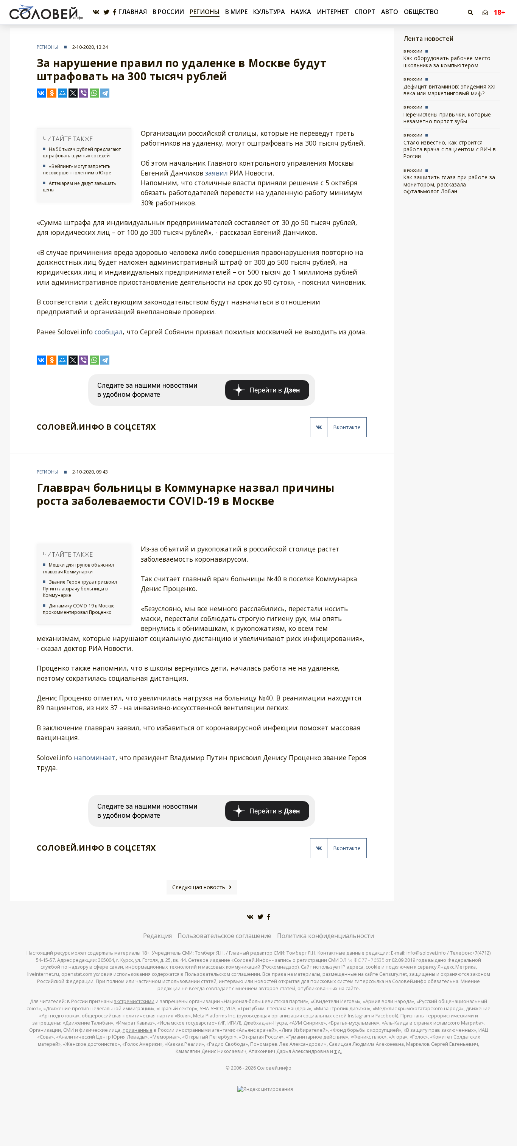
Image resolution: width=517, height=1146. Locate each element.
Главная (132, 12)
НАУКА (301, 12)
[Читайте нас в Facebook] (114, 12)
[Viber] (83, 93)
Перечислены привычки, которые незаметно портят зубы (447, 118)
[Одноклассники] (51, 93)
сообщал (109, 331)
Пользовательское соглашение (224, 936)
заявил (216, 172)
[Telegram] (104, 93)
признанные (138, 1030)
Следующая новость (198, 887)
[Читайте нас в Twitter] (106, 12)
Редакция (157, 936)
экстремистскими (134, 1001)
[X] (73, 93)
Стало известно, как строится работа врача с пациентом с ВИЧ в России (449, 149)
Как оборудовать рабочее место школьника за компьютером (447, 61)
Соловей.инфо (274, 1068)
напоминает (94, 757)
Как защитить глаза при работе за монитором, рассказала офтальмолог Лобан (449, 184)
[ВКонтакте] (41, 93)
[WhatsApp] (94, 93)
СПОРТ (365, 12)
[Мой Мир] (62, 93)
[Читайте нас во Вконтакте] (96, 12)
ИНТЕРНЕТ (333, 12)
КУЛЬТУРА (269, 12)
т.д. (338, 1051)
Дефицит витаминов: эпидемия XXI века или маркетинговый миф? (449, 90)
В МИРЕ (236, 12)
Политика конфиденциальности (325, 936)
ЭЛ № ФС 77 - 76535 (362, 960)
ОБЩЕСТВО (421, 12)
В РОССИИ (168, 12)
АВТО (389, 12)
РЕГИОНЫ (205, 12)
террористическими (450, 1015)
